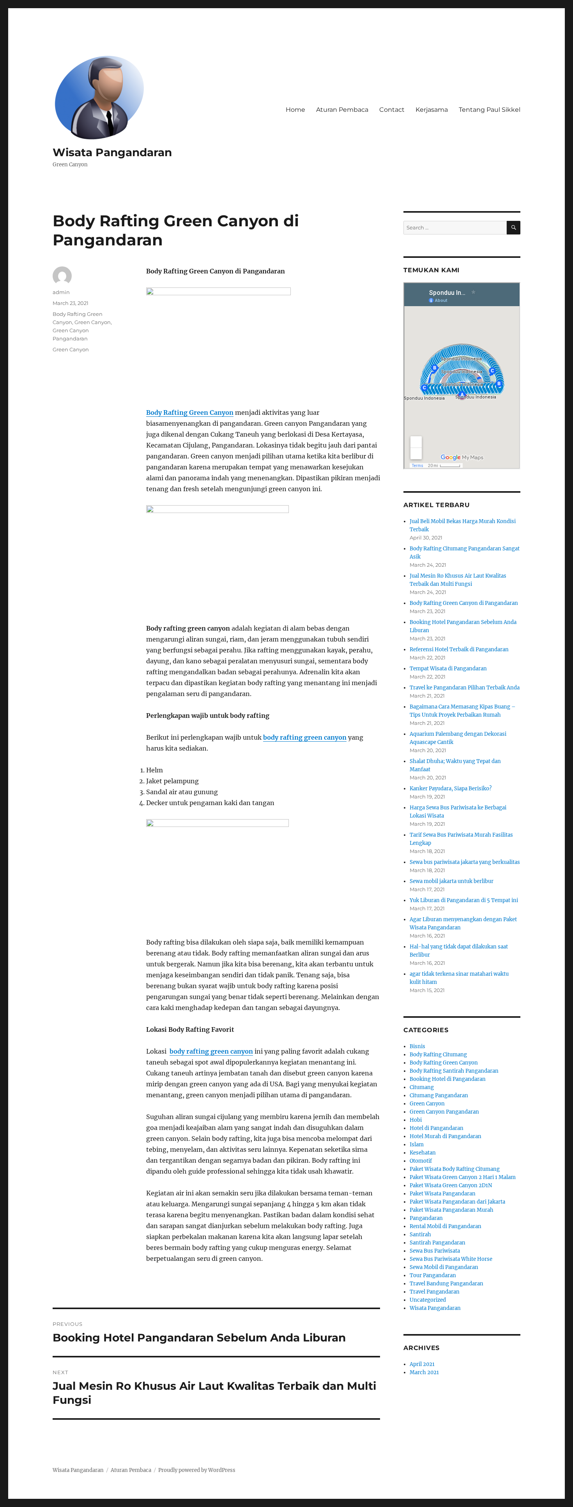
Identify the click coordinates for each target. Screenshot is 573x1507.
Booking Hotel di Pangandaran (448, 1079)
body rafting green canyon (305, 737)
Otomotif (421, 1161)
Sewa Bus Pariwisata (435, 1251)
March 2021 (424, 1372)
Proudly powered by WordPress (196, 1470)
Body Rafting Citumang (438, 1054)
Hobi (416, 1120)
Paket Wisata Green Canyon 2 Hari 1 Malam (463, 1177)
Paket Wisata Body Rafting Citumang (455, 1169)
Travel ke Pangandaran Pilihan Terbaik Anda (465, 687)
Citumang (422, 1087)
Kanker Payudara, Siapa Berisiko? (451, 788)
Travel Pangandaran (435, 1291)
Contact (392, 109)
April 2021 (422, 1364)
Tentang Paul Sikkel (489, 109)
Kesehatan (423, 1152)
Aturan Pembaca (342, 109)
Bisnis (417, 1046)
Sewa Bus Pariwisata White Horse (451, 1259)
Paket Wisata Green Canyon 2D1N (451, 1185)
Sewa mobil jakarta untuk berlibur (451, 881)
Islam (417, 1144)
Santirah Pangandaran (437, 1242)
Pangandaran (426, 1218)
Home (295, 109)
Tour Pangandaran (433, 1275)
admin (61, 292)
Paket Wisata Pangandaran (443, 1193)
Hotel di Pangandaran (436, 1128)
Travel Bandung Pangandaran (446, 1283)
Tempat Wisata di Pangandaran (448, 668)
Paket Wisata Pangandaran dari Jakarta (457, 1202)
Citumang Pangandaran (439, 1095)
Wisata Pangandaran (112, 152)
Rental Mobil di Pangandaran (445, 1226)
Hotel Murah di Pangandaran (445, 1136)
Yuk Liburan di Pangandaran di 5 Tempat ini (464, 900)
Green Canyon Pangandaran (444, 1112)
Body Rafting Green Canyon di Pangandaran (464, 603)
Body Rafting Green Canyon (189, 412)
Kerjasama (432, 109)
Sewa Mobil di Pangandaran (444, 1267)
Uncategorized (428, 1300)
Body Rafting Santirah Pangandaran (454, 1071)
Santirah (420, 1234)
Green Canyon (92, 322)
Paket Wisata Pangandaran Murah (451, 1210)
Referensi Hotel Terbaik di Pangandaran (459, 649)
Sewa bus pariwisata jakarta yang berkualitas (465, 862)
